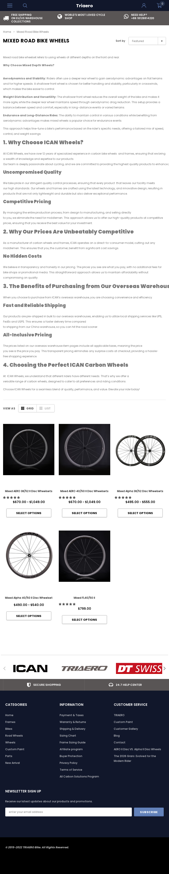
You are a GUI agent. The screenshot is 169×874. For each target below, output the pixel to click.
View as (9, 408)
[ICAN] (30, 668)
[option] (30, 18)
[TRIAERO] (85, 668)
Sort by (120, 41)
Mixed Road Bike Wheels (33, 32)
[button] (11, 497)
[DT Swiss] (139, 668)
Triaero (84, 6)
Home (7, 32)
